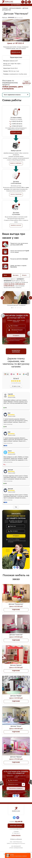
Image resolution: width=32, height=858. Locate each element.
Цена (5, 275)
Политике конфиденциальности (16, 339)
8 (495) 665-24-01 (17, 123)
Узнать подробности (26, 82)
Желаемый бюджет (17, 329)
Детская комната (15, 8)
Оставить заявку (16, 132)
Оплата (24, 275)
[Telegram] (14, 567)
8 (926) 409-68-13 (17, 126)
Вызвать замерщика (16, 163)
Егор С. (10, 450)
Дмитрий (10, 488)
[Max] (17, 567)
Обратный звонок (16, 825)
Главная (5, 8)
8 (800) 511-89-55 (17, 121)
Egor (9, 432)
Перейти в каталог (16, 225)
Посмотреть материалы (16, 351)
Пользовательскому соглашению (12, 340)
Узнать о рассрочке (16, 194)
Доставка (15, 275)
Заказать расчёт (16, 52)
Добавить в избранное (16, 839)
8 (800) (16, 821)
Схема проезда (16, 835)
